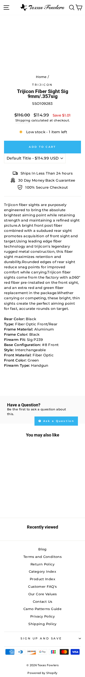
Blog (42, 549)
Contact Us (42, 601)
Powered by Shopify (42, 673)
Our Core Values (42, 594)
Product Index (42, 579)
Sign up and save (41, 638)
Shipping (22, 120)
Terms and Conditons (42, 557)
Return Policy (42, 564)
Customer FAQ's (42, 586)
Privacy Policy (42, 616)
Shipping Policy (42, 624)
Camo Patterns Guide (42, 609)
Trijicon (42, 84)
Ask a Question (58, 421)
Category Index (42, 571)
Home (41, 77)
